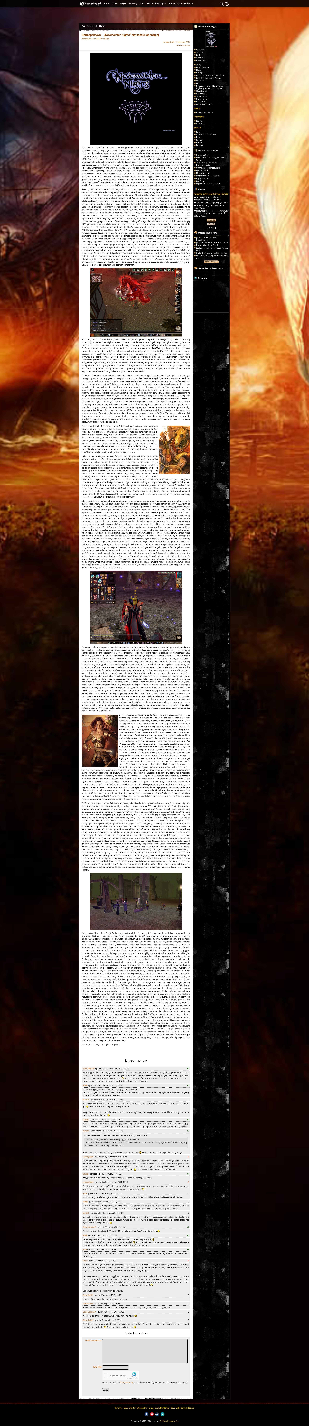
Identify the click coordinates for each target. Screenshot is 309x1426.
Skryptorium (201, 91)
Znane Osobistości (204, 104)
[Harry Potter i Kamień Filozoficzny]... (206, 238)
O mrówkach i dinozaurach (208, 167)
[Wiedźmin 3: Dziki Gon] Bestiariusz (212, 242)
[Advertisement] (154, 14)
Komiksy (133, 3)
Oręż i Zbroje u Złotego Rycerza (210, 75)
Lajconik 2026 (202, 178)
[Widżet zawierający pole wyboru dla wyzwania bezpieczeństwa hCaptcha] (120, 1375)
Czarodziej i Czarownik (206, 134)
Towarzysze (201, 96)
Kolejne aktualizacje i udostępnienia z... (212, 256)
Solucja (199, 52)
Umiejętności (202, 99)
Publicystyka (174, 3)
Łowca (199, 142)
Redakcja (188, 3)
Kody (198, 55)
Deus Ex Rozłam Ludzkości (182, 1408)
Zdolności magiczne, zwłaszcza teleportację (209, 206)
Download (200, 60)
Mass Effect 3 (130, 1408)
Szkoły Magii (201, 93)
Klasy (198, 70)
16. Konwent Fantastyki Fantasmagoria (206, 163)
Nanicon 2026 (202, 155)
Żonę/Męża (201, 216)
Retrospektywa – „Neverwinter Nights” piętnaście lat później (210, 87)
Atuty (198, 64)
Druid (198, 137)
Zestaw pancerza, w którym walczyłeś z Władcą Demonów (207, 198)
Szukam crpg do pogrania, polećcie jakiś (212, 249)
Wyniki (211, 224)
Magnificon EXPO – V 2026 (207, 175)
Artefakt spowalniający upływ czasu (212, 202)
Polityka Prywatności (169, 1421)
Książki (123, 3)
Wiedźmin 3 (142, 1408)
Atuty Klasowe (202, 67)
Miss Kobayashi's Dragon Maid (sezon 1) (210, 158)
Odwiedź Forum (211, 262)
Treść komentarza (93, 1340)
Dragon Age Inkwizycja (159, 1408)
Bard (198, 132)
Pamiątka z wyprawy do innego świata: (211, 194)
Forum (107, 3)
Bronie (199, 121)
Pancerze (200, 123)
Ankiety (211, 227)
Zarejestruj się (126, 1382)
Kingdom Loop (202, 173)
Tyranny (118, 1408)
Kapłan (199, 140)
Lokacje (199, 72)
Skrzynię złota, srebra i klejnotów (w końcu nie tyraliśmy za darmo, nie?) (211, 212)
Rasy (198, 83)
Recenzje (159, 3)
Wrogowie (200, 101)
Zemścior (200, 181)
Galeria (199, 57)
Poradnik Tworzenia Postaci (208, 78)
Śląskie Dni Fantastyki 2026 (208, 183)
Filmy (142, 3)
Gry (114, 3)
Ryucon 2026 (202, 170)
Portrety (200, 80)
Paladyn (199, 145)
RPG (149, 3)
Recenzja (200, 49)
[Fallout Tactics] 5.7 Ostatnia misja (211, 253)
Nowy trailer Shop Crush (207, 245)
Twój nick (97, 1367)
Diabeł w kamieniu (204, 112)
